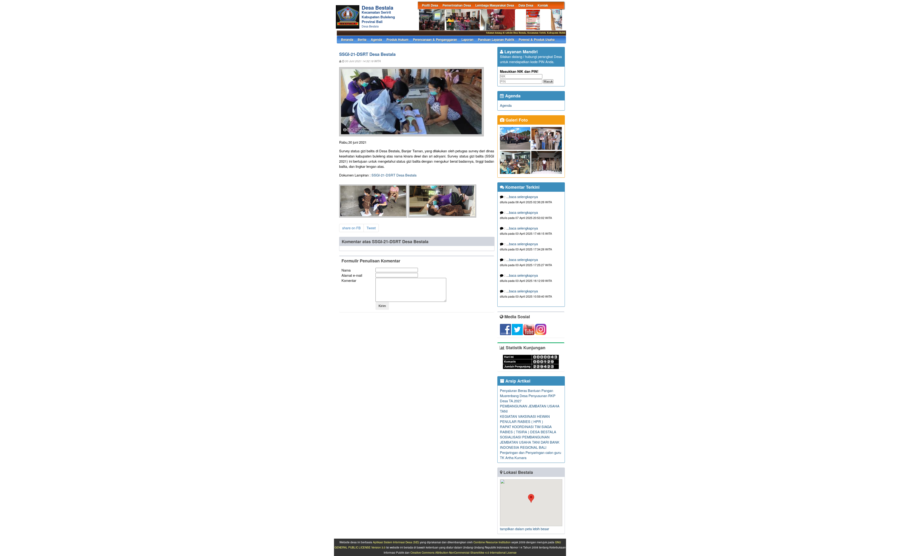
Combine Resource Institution (492, 542)
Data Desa (525, 5)
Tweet (371, 227)
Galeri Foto (516, 120)
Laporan (467, 39)
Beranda (347, 39)
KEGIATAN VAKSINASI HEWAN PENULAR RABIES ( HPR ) (525, 419)
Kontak (543, 5)
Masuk (548, 81)
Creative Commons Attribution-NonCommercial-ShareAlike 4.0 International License (463, 552)
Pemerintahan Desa (456, 5)
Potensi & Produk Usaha (537, 39)
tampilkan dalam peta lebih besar (524, 528)
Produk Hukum (397, 39)
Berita (362, 39)
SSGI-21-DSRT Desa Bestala (393, 175)
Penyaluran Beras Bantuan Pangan (526, 390)
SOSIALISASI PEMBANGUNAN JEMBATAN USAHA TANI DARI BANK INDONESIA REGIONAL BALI (529, 442)
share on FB (351, 227)
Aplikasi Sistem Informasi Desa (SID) (396, 542)
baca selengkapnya (523, 196)
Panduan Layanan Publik (496, 39)
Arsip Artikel (517, 381)
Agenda (376, 39)
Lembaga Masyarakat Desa (494, 5)
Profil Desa (430, 5)
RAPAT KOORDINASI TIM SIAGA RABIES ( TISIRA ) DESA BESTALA (528, 429)
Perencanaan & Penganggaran (435, 39)
